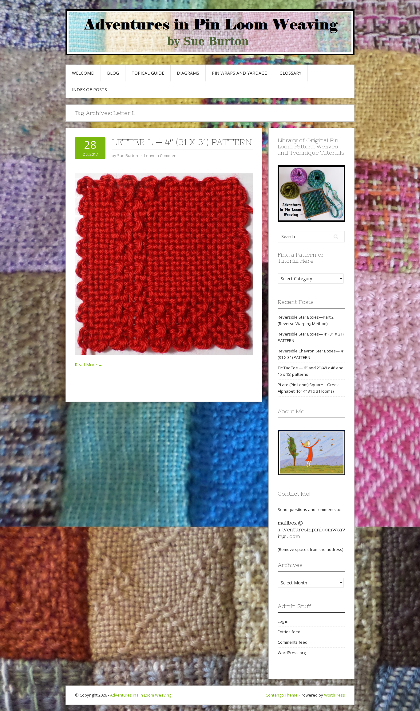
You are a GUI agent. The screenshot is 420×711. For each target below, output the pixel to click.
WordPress (334, 695)
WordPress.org (292, 652)
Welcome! (83, 73)
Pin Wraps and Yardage (239, 73)
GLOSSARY (290, 73)
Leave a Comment (161, 155)
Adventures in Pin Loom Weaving (140, 695)
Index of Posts (89, 89)
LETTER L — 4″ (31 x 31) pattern (182, 142)
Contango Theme (282, 695)
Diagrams (188, 73)
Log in (283, 621)
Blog (113, 73)
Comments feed (292, 642)
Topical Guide (148, 73)
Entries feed (289, 631)
